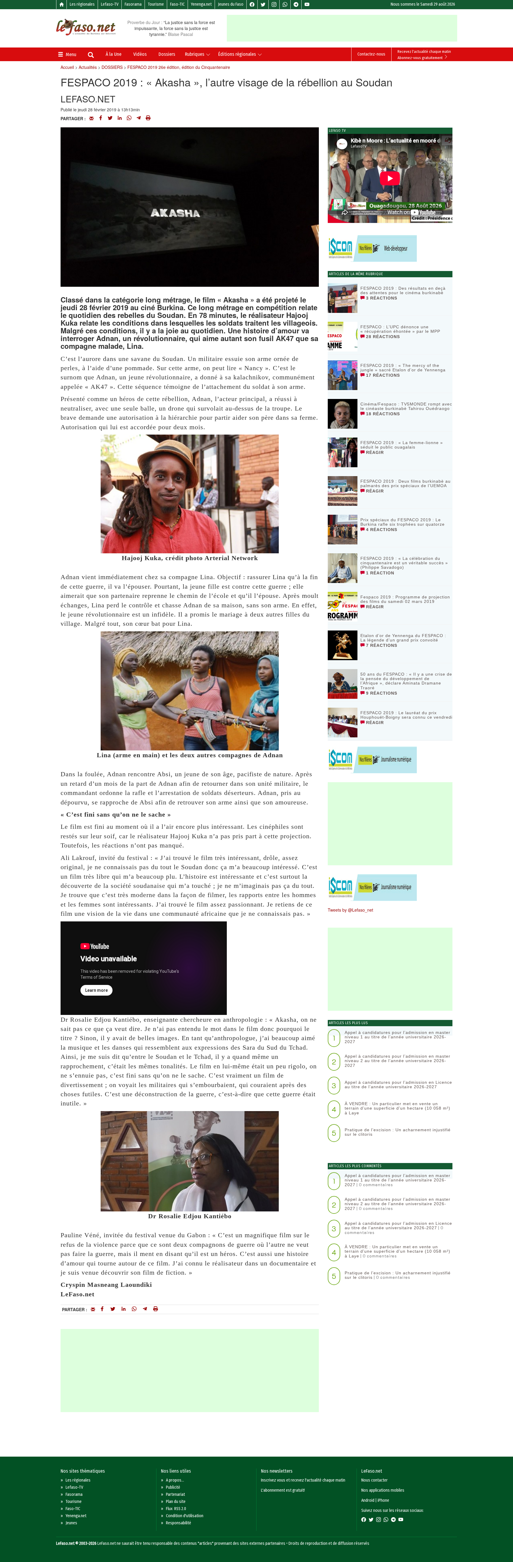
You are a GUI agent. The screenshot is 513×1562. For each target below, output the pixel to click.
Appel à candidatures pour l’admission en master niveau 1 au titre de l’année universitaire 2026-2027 (397, 1037)
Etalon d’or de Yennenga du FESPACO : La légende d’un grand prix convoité (403, 637)
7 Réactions (381, 645)
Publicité (173, 1487)
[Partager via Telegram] (138, 118)
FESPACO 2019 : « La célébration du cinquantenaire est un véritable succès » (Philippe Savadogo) (404, 563)
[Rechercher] (91, 55)
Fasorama (133, 4)
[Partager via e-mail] (91, 118)
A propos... (175, 1480)
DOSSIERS (112, 67)
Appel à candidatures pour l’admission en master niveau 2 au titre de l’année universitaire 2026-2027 (397, 1061)
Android (367, 1500)
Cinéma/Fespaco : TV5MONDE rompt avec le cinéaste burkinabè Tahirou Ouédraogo (406, 406)
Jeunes (71, 1522)
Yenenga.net (201, 4)
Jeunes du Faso (230, 4)
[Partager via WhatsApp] (129, 118)
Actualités (88, 67)
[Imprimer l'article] (148, 118)
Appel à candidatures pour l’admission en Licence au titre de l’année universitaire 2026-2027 (398, 1084)
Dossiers (167, 54)
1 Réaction (379, 573)
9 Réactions (381, 693)
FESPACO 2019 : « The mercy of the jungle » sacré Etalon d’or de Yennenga (403, 367)
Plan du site (176, 1501)
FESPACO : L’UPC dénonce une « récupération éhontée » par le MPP (400, 329)
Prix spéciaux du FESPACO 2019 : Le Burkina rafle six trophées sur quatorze (402, 522)
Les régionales (82, 4)
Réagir (374, 452)
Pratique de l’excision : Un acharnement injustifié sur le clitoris (398, 1132)
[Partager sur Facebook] (100, 118)
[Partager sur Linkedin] (119, 118)
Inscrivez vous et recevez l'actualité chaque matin (303, 1480)
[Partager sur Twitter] (110, 118)
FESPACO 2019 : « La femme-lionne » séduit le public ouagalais (401, 444)
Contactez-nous (371, 54)
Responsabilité (178, 1522)
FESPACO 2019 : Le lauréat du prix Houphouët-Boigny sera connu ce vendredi (406, 715)
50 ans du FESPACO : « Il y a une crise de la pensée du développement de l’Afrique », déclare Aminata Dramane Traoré (406, 681)
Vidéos (140, 54)
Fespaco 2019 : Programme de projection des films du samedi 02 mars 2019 (405, 599)
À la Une (113, 54)
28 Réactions (382, 336)
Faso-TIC (177, 4)
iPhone (383, 1500)
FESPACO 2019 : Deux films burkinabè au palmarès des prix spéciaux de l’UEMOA (405, 483)
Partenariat (175, 1494)
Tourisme (156, 4)
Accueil (67, 67)
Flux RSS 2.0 (176, 1508)
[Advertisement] (342, 28)
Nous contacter (374, 1480)
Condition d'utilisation (184, 1515)
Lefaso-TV (109, 4)
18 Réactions (382, 413)
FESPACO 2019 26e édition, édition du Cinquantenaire (178, 67)
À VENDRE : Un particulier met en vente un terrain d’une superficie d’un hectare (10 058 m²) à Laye (397, 1108)
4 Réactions (381, 529)
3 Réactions (381, 298)
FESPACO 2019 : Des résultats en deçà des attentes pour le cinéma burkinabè (403, 290)
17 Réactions (382, 375)
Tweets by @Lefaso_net (350, 910)
